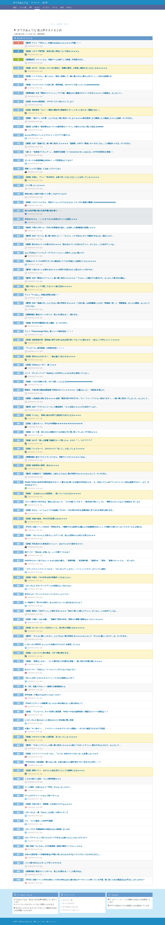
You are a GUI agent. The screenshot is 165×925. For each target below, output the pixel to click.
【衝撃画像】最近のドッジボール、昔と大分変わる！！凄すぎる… (52, 314)
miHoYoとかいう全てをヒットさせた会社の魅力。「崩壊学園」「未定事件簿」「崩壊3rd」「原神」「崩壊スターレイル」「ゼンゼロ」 (80, 560)
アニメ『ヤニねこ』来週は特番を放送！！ (42, 294)
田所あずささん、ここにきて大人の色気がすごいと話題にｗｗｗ (51, 219)
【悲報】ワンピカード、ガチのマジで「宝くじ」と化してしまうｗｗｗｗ (55, 448)
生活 (62, 7)
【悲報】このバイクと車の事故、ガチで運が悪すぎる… (47, 652)
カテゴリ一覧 (67, 900)
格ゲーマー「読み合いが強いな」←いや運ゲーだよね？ (47, 552)
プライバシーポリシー (70, 910)
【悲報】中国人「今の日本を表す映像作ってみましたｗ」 (48, 577)
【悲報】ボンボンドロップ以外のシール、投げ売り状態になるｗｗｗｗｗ (55, 627)
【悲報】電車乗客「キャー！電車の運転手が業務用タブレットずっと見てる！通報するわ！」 (63, 110)
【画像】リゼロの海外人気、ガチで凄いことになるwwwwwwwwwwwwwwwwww (59, 381)
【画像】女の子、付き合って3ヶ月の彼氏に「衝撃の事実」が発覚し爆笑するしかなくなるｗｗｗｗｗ (66, 68)
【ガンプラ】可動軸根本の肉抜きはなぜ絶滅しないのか (47, 829)
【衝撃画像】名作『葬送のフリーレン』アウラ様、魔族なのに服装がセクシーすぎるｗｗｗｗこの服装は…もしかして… (74, 93)
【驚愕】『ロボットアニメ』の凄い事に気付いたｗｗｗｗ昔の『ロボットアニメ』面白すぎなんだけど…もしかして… (73, 745)
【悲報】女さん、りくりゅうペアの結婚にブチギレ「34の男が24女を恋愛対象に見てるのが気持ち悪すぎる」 (69, 510)
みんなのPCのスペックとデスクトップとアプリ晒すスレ (48, 135)
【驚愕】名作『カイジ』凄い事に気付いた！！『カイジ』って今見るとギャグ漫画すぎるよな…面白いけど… (69, 235)
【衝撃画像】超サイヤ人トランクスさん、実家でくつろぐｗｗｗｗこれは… (55, 457)
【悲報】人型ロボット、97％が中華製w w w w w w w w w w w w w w (53, 423)
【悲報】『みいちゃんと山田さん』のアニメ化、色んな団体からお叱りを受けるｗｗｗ (60, 535)
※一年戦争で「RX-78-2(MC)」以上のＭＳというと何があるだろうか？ (53, 602)
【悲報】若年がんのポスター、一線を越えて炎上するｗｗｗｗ (50, 356)
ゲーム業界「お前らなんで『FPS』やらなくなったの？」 (48, 787)
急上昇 (44, 2)
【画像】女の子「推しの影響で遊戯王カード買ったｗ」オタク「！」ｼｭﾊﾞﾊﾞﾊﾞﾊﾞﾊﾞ (59, 440)
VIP (30, 7)
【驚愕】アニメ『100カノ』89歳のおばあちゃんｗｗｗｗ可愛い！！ (53, 42)
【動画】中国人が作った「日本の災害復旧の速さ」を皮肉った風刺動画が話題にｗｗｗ (60, 227)
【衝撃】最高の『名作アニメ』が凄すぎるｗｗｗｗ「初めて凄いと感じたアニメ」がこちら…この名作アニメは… (71, 610)
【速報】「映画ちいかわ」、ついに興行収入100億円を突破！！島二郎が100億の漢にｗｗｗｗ (63, 661)
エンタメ (46, 7)
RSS (111, 905)
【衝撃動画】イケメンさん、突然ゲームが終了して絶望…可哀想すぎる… (55, 59)
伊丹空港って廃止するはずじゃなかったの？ (43, 694)
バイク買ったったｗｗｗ (35, 185)
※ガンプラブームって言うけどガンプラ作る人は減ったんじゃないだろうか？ (56, 837)
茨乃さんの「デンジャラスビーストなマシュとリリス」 (47, 594)
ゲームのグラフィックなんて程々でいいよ (42, 795)
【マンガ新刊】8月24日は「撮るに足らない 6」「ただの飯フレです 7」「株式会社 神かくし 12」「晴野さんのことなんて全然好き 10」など (82, 501)
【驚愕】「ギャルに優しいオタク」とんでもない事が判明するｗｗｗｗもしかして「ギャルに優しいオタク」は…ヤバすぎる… (76, 636)
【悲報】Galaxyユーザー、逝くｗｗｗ (40, 364)
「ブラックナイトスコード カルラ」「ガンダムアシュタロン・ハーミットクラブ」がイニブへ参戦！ (66, 569)
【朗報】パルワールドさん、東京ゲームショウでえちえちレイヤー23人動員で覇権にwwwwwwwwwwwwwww (70, 202)
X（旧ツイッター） (117, 899)
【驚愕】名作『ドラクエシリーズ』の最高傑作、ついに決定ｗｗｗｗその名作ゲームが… (61, 406)
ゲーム (54, 7)
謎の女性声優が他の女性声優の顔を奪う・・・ (44, 210)
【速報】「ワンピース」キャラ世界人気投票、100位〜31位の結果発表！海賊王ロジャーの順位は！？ (66, 711)
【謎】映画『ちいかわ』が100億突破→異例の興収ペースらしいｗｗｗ (53, 846)
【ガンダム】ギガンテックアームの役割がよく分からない (48, 585)
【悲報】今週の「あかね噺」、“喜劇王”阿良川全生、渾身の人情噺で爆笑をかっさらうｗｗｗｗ (64, 619)
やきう (69, 7)
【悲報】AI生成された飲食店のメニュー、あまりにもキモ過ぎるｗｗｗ (54, 543)
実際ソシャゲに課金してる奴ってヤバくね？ (43, 168)
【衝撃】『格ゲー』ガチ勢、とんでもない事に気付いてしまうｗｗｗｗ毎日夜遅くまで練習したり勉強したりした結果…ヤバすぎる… (79, 118)
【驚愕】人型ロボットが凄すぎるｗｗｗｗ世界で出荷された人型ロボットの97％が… (59, 269)
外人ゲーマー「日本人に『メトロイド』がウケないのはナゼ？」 (51, 669)
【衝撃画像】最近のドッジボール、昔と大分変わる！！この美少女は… (54, 871)
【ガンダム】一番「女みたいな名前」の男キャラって (46, 812)
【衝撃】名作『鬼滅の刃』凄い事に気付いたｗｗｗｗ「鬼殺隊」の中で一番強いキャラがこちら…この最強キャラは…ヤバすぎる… (78, 143)
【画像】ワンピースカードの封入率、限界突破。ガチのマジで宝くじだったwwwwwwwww (62, 84)
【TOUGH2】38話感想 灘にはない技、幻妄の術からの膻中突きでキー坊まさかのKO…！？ (63, 762)
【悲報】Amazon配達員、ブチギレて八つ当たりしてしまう (49, 101)
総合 (15, 7)
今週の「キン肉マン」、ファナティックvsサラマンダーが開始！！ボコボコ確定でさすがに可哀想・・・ (67, 728)
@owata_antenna (22, 908)
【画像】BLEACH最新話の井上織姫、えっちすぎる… (46, 322)
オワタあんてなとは (70, 906)
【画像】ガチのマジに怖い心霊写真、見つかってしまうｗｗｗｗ (51, 736)
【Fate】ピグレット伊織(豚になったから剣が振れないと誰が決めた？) (53, 703)
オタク (37, 7)
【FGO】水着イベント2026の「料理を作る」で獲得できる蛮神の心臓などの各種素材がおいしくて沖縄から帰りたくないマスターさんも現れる (83, 526)
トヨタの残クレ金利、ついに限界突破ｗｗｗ (43, 778)
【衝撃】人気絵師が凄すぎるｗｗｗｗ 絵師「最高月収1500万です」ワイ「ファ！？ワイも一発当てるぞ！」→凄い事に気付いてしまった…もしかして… (87, 398)
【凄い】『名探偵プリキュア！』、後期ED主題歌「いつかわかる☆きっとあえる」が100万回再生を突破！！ (69, 151)
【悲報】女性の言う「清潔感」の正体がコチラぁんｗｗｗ (48, 804)
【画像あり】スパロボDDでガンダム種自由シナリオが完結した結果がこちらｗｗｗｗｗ (60, 261)
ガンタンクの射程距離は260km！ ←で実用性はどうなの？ (49, 160)
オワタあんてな (20, 2)
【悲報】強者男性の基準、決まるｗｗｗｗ (42, 465)
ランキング (35, 2)
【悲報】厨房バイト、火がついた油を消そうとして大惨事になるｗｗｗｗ (55, 770)
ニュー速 (22, 7)
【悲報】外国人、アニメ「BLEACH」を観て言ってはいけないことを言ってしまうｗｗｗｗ (62, 177)
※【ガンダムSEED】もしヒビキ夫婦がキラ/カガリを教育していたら (52, 644)
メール (38, 921)
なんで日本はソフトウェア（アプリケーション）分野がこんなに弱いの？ (55, 252)
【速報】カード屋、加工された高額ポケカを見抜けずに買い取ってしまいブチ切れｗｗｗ (61, 432)
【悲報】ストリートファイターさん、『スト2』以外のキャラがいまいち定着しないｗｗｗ (61, 753)
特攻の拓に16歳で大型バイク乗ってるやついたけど (46, 193)
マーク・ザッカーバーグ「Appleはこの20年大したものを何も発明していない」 (57, 373)
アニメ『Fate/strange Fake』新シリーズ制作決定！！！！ (49, 331)
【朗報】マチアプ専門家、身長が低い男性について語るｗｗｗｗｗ (52, 51)
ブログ (43, 921)
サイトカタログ (68, 903)
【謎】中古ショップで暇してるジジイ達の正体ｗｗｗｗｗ (48, 286)
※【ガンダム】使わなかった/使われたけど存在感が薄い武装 (49, 720)
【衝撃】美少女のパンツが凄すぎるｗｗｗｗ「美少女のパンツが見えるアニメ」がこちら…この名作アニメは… (70, 244)
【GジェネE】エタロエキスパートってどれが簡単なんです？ (50, 678)
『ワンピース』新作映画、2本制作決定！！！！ (44, 348)
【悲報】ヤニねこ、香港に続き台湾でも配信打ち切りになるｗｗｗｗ (53, 415)
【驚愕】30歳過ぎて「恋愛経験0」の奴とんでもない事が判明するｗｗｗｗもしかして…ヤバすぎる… (66, 473)
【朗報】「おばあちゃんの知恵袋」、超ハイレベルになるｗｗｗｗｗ (53, 493)
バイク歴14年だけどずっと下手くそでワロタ (43, 862)
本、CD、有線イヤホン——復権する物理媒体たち (45, 686)
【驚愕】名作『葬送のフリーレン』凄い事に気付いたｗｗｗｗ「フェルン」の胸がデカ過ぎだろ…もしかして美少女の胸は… (75, 278)
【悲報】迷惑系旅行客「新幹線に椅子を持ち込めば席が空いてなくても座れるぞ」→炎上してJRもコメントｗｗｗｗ (72, 339)
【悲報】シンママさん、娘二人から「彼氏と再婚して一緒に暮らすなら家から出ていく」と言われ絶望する (68, 76)
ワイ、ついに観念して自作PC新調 (39, 820)
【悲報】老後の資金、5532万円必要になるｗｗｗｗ (46, 518)
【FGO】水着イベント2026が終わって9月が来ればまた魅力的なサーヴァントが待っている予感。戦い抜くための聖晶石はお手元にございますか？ (85, 879)
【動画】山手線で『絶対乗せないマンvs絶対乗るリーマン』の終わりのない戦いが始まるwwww (64, 126)
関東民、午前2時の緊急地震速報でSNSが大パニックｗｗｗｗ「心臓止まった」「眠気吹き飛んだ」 (65, 389)
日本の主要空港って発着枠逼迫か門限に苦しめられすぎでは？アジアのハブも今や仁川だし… (63, 854)
